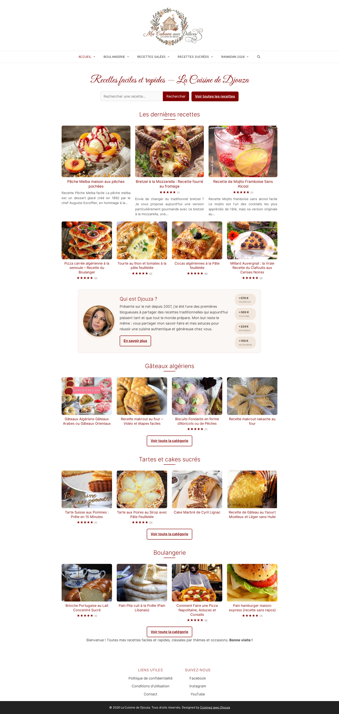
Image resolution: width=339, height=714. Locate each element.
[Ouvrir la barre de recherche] (258, 57)
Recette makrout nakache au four (252, 421)
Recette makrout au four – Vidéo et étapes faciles (142, 421)
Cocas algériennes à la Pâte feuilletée (197, 265)
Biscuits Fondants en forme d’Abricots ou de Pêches (197, 421)
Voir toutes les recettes (215, 96)
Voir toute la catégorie (169, 441)
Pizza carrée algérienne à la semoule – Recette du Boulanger (86, 267)
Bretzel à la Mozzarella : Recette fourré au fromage (169, 184)
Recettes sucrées (193, 57)
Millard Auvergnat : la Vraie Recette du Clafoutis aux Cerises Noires (252, 267)
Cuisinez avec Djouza (215, 707)
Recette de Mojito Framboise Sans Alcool (243, 184)
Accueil (84, 57)
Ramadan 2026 (233, 57)
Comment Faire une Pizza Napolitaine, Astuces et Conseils (197, 610)
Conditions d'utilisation (151, 686)
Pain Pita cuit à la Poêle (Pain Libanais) (142, 607)
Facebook (198, 678)
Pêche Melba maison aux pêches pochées (96, 184)
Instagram (197, 686)
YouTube (197, 694)
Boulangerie (114, 57)
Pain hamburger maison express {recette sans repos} (252, 607)
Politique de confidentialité (150, 678)
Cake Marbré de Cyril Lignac (197, 512)
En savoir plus (135, 341)
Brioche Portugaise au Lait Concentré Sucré (87, 607)
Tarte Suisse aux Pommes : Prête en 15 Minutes (87, 514)
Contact (150, 694)
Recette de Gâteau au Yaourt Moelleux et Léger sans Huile (252, 514)
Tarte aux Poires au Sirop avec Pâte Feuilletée (142, 514)
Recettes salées (151, 57)
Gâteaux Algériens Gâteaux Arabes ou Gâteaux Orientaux (87, 421)
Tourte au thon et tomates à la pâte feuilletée (142, 265)
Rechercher (176, 96)
